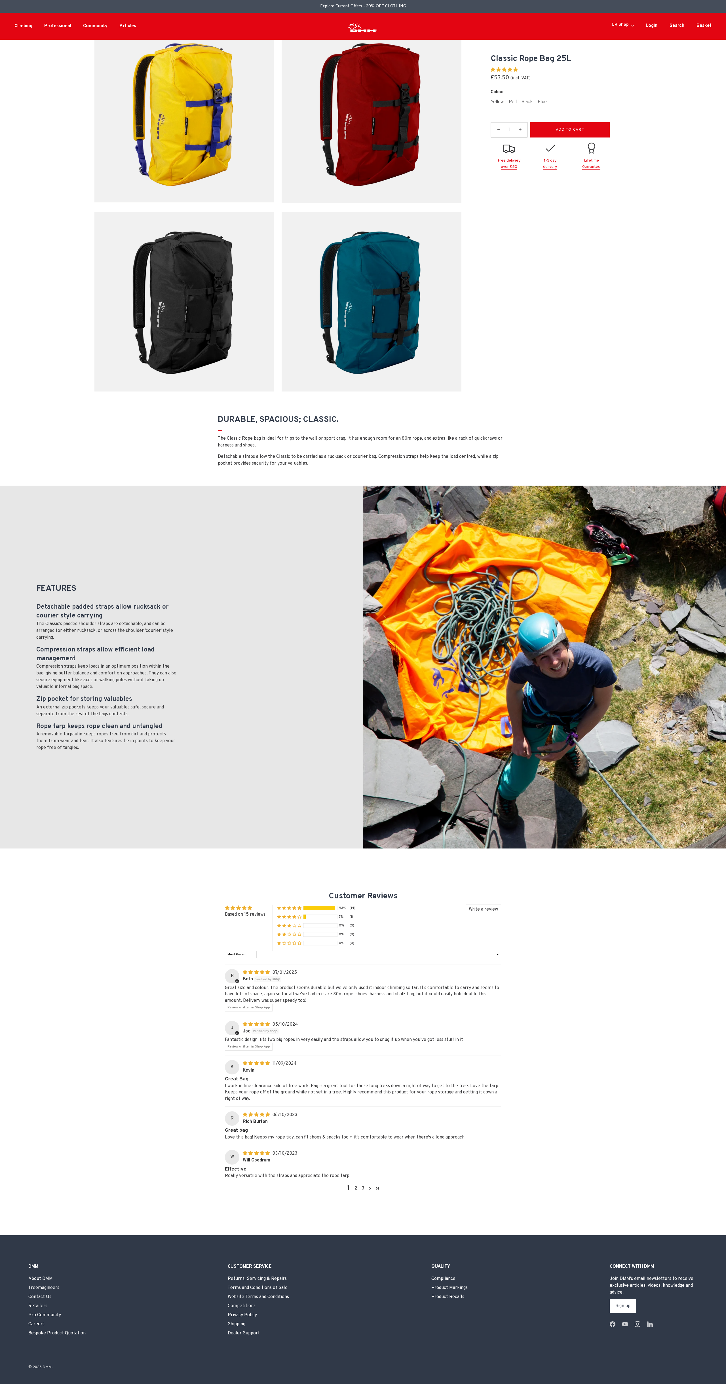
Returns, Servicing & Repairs (257, 1279)
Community (95, 26)
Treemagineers (43, 1288)
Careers (36, 1324)
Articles (127, 26)
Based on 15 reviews (245, 914)
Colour (497, 92)
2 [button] (355, 1188)
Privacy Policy (242, 1315)
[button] (504, 70)
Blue (542, 102)
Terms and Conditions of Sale (258, 1288)
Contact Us (39, 1297)
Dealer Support (244, 1333)
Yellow (497, 102)
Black (527, 102)
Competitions (242, 1306)
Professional (57, 26)
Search (677, 26)
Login (651, 26)
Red (513, 102)
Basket (704, 26)
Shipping (236, 1324)
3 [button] (363, 1188)
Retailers (37, 1306)
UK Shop (620, 24)
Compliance (443, 1279)
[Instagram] (637, 1324)
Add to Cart (570, 130)
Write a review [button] (483, 909)
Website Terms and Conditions (258, 1297)
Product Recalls (447, 1297)
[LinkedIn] (650, 1324)
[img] (257, 972)
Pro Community (44, 1315)
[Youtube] (625, 1324)
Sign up (622, 1306)
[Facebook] (612, 1324)
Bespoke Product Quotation (57, 1333)
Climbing (23, 26)
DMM (47, 1367)
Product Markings (449, 1288)
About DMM (40, 1279)
